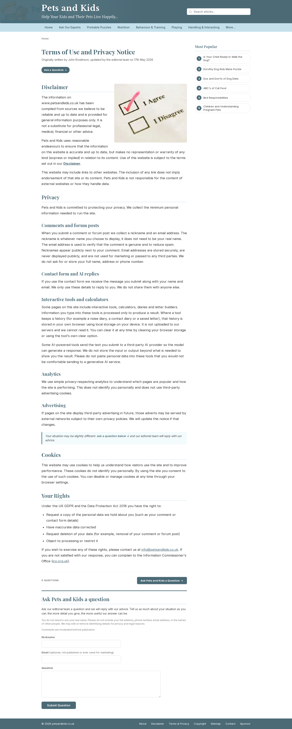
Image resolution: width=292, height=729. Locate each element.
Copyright (200, 723)
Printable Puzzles (99, 27)
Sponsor (245, 723)
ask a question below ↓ (113, 436)
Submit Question (58, 705)
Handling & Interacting (203, 27)
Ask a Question (54, 69)
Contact (230, 723)
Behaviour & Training (150, 27)
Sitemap (216, 723)
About (142, 723)
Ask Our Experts (70, 27)
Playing (177, 27)
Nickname (48, 637)
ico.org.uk (60, 561)
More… (231, 27)
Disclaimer (157, 723)
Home (49, 27)
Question (47, 667)
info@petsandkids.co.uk (159, 550)
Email (78, 652)
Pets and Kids (71, 8)
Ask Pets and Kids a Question (160, 580)
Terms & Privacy (179, 723)
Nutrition (124, 27)
